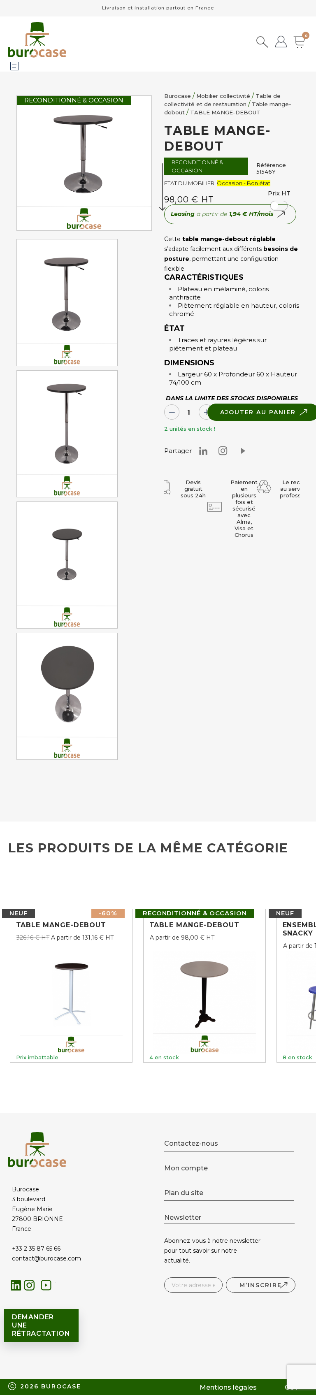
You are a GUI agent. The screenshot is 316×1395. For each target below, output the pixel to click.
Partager (243, 451)
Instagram (223, 451)
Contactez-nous (191, 1143)
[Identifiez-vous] (281, 42)
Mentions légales (228, 1387)
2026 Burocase (50, 1386)
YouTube (48, 1287)
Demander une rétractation (41, 1325)
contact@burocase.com (46, 1258)
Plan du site (183, 1193)
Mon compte (186, 1168)
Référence (271, 165)
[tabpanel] (67, 304)
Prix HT (279, 193)
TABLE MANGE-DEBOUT (61, 925)
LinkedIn (15, 1285)
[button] (279, 206)
